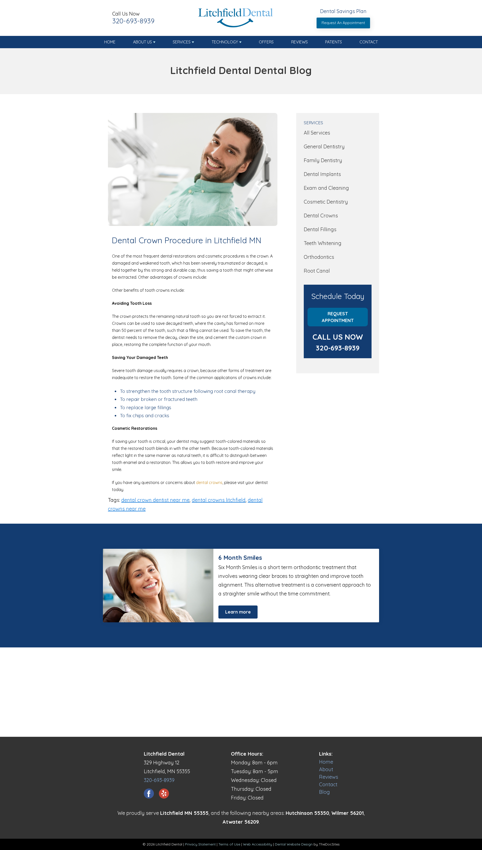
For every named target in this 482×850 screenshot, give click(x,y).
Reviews (299, 41)
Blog (324, 792)
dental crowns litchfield (219, 500)
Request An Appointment (343, 22)
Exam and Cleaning (326, 188)
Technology (225, 41)
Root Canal (317, 271)
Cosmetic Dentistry (326, 202)
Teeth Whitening (322, 243)
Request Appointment (338, 317)
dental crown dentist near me (155, 500)
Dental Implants (322, 174)
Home (109, 41)
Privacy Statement (200, 844)
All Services (317, 133)
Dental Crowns (321, 215)
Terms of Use (229, 844)
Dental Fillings (320, 229)
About (326, 769)
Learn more (238, 612)
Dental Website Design (294, 844)
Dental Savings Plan (343, 11)
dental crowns (209, 482)
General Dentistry (324, 146)
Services (182, 41)
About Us (142, 41)
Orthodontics (319, 257)
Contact (368, 41)
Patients (333, 41)
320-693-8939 (133, 21)
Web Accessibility (257, 844)
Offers (266, 41)
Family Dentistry (323, 160)
